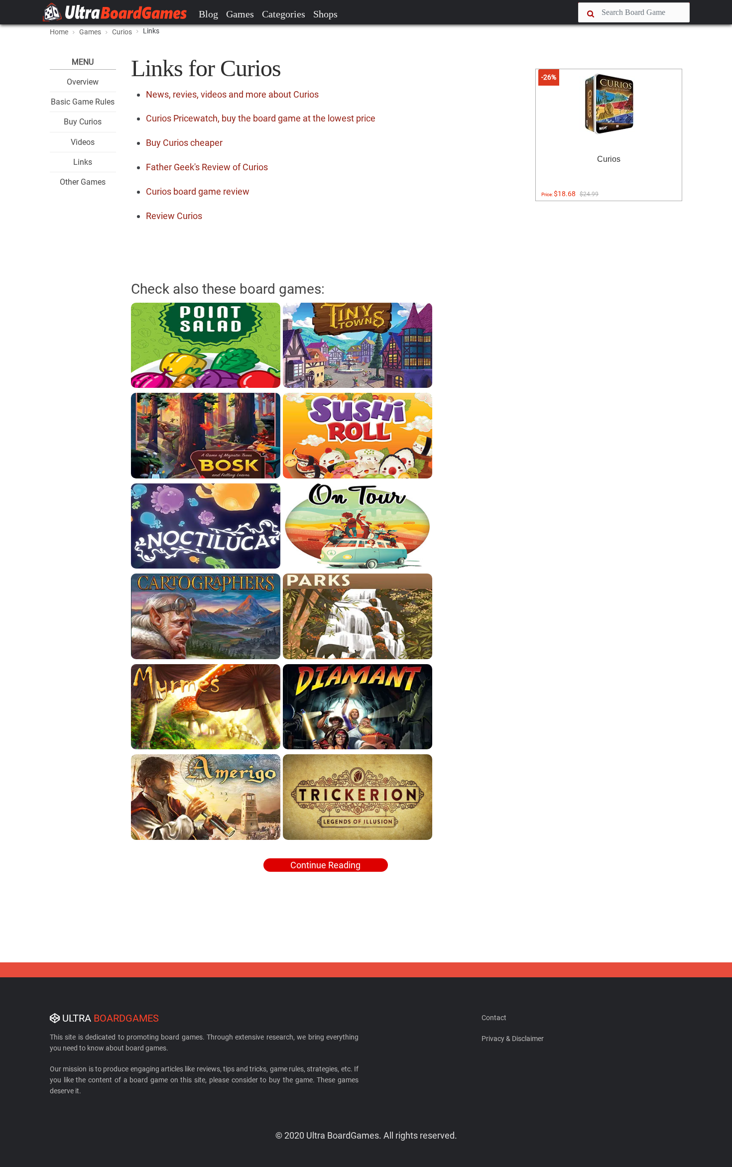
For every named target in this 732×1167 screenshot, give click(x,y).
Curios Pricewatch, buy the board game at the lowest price (260, 118)
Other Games (83, 182)
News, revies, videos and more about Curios (232, 94)
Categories (283, 13)
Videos (83, 142)
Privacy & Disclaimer (513, 1039)
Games (240, 13)
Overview (83, 82)
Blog (208, 13)
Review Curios (174, 216)
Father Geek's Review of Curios (207, 167)
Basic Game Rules (83, 102)
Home (59, 32)
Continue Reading (325, 865)
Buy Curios (83, 121)
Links (82, 162)
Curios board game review (197, 191)
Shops (325, 13)
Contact (494, 1018)
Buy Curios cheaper (184, 142)
